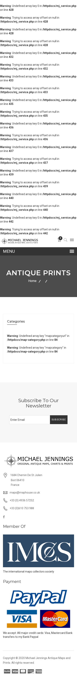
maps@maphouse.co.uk (25, 492)
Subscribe (59, 419)
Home (32, 281)
